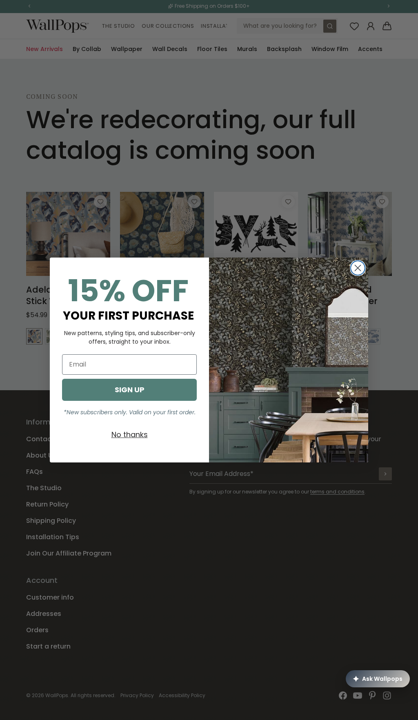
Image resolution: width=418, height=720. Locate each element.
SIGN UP (130, 389)
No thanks (129, 434)
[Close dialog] (358, 268)
